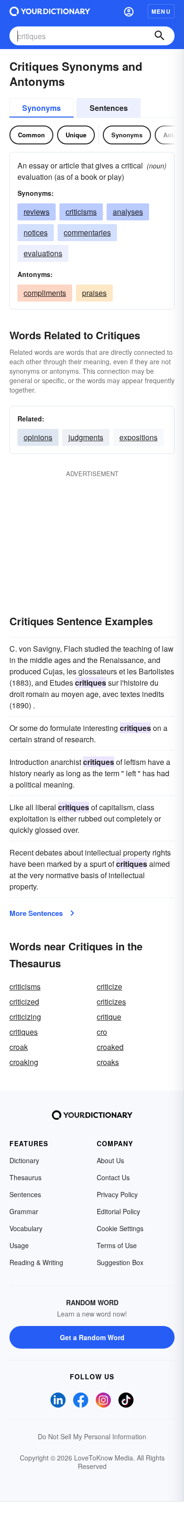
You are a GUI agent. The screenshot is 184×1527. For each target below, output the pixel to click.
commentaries (87, 232)
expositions (138, 437)
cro (102, 1031)
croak (18, 1046)
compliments (45, 292)
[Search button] (159, 35)
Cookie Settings (120, 1228)
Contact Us (113, 1177)
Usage (19, 1245)
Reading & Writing (36, 1262)
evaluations (43, 253)
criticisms (81, 211)
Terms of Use (117, 1245)
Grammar (23, 1211)
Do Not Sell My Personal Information (92, 1436)
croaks (108, 1062)
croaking (23, 1062)
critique (109, 1016)
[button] (128, 11)
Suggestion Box (120, 1262)
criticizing (25, 1016)
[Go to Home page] (49, 11)
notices (36, 232)
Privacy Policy (117, 1194)
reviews (37, 211)
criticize (109, 986)
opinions (38, 437)
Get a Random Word (92, 1337)
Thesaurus (25, 1177)
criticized (24, 1001)
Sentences (109, 107)
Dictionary (24, 1160)
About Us (110, 1160)
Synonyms (41, 107)
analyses (128, 211)
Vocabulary (25, 1228)
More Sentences (36, 913)
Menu (161, 11)
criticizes (111, 1001)
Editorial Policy (118, 1211)
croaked (110, 1046)
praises (94, 292)
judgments (85, 437)
